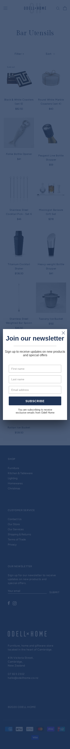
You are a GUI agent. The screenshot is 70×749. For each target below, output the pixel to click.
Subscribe (35, 401)
